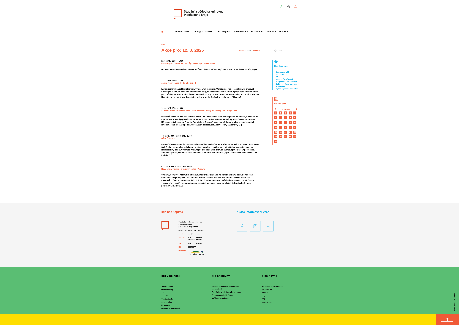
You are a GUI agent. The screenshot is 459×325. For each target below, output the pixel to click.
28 (285, 137)
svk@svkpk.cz (194, 234)
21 (276, 132)
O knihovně (257, 31)
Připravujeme (280, 104)
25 (295, 132)
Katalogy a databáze (202, 31)
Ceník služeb (166, 302)
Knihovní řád (267, 290)
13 (285, 122)
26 (276, 137)
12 (281, 122)
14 (290, 122)
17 (281, 127)
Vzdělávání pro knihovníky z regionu (226, 292)
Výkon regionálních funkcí (287, 89)
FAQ (263, 299)
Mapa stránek (267, 296)
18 (285, 127)
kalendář (256, 50)
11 (276, 122)
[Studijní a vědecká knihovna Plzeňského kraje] (198, 14)
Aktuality (165, 296)
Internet (265, 293)
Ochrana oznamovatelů (170, 308)
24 (290, 132)
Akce (278, 77)
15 (295, 122)
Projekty (283, 31)
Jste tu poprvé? (282, 72)
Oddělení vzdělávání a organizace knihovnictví (286, 80)
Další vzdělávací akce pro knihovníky (286, 85)
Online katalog (282, 74)
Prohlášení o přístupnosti (272, 286)
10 (295, 118)
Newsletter (165, 305)
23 (285, 132)
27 (281, 137)
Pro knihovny (241, 31)
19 (290, 127)
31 (276, 142)
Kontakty (271, 31)
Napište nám (267, 302)
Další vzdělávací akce (220, 298)
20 (295, 127)
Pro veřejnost (223, 31)
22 (281, 132)
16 (276, 127)
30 (295, 137)
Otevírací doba (181, 31)
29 (290, 137)
